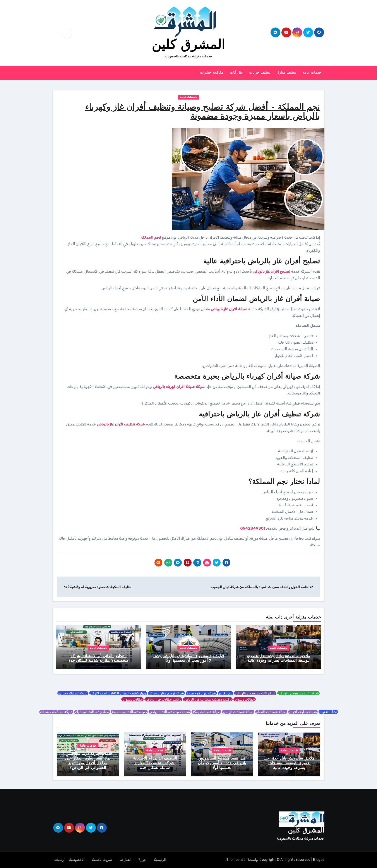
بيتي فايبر (225, 693)
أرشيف (59, 860)
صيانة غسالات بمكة (206, 712)
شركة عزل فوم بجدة (201, 693)
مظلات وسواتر (244, 699)
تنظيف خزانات (259, 72)
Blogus (318, 860)
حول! (142, 860)
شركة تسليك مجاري (72, 693)
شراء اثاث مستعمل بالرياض (298, 693)
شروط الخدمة (102, 860)
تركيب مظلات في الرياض (163, 699)
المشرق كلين (188, 45)
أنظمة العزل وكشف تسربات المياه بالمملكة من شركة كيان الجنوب (260, 587)
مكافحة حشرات (212, 72)
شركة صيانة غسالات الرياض (170, 712)
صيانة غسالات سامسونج (129, 712)
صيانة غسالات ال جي (238, 712)
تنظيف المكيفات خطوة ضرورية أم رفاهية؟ (99, 587)
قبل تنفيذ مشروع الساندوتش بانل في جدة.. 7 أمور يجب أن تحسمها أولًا (222, 763)
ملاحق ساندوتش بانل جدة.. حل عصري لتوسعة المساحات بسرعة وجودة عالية (289, 763)
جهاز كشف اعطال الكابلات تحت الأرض (118, 693)
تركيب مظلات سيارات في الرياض (208, 699)
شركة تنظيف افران (303, 712)
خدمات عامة (312, 72)
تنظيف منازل (286, 72)
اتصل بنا (125, 860)
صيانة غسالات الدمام (271, 712)
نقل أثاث (236, 72)
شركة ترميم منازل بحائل (166, 693)
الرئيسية (160, 860)
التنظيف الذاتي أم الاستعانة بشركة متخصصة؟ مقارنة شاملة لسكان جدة (155, 763)
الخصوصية (76, 860)
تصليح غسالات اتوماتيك (92, 712)
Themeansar (236, 860)
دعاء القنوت (328, 712)
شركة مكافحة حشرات (56, 712)
